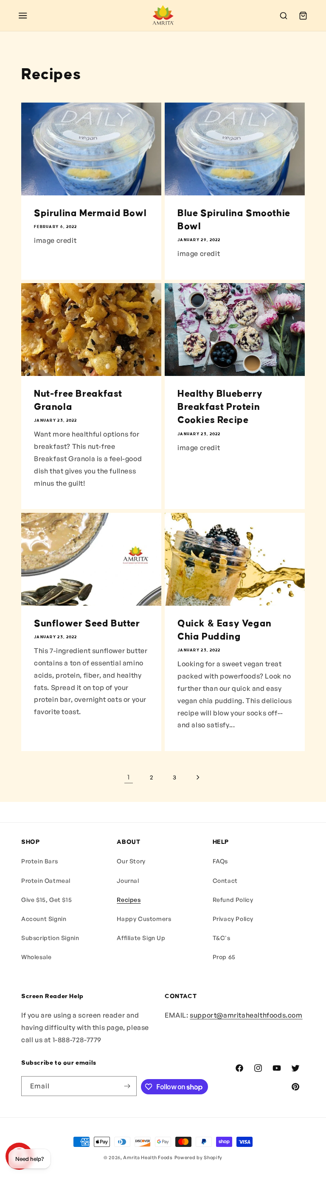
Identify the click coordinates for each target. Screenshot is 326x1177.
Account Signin (43, 918)
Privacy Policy (233, 918)
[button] (23, 15)
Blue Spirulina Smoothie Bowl (233, 219)
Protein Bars (39, 861)
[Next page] (197, 777)
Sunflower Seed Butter (87, 623)
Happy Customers (144, 918)
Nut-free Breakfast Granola (78, 400)
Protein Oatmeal (45, 880)
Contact (225, 880)
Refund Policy (233, 899)
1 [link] (128, 777)
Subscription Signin (50, 937)
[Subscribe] (127, 1086)
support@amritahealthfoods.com (246, 1015)
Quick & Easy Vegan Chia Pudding (224, 630)
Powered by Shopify (198, 1157)
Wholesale (36, 956)
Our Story (131, 861)
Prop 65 (224, 956)
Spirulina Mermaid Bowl (90, 213)
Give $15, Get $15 (46, 899)
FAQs (220, 861)
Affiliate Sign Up (141, 937)
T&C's (221, 937)
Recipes (129, 899)
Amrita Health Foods (147, 1157)
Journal (128, 880)
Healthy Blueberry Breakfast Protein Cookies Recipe (219, 407)
